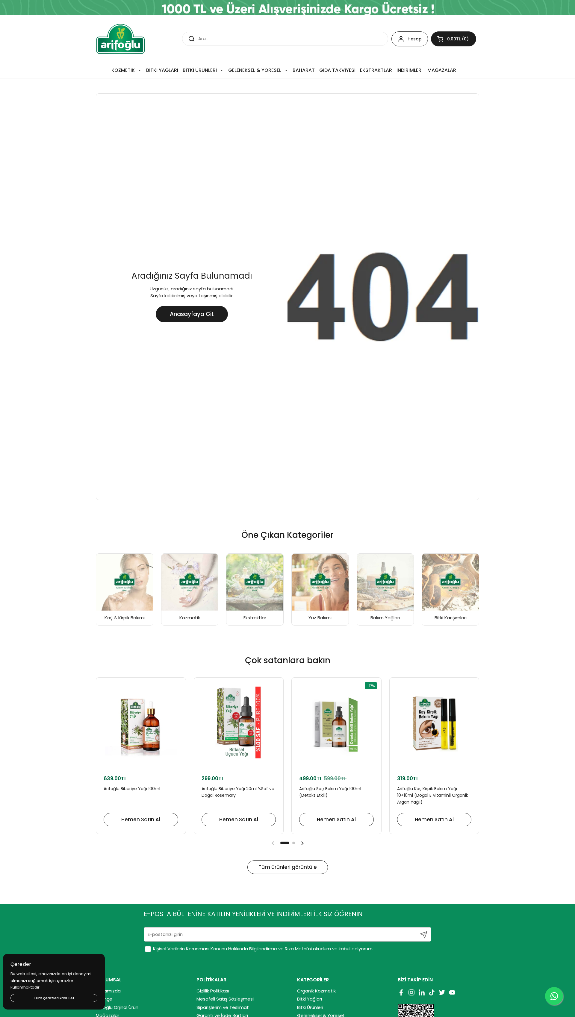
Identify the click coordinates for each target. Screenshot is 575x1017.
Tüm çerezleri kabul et (54, 998)
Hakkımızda (108, 991)
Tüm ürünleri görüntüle (287, 867)
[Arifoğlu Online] (121, 39)
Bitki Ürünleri (310, 1007)
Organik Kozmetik (316, 991)
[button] (453, 38)
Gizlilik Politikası (212, 991)
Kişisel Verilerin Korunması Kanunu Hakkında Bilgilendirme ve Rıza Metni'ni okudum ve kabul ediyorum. (262, 948)
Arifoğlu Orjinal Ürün (117, 1007)
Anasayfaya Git (192, 314)
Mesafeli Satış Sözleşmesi (225, 999)
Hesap (415, 39)
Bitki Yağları (309, 999)
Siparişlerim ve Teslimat (222, 1007)
